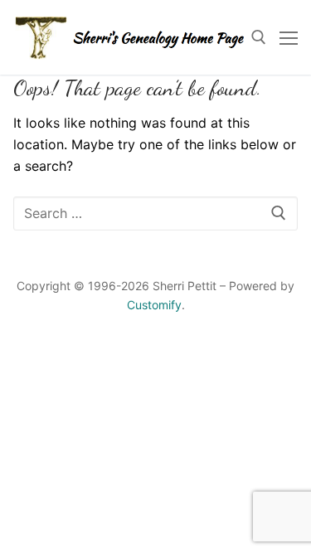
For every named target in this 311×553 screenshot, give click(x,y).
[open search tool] (258, 37)
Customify (154, 305)
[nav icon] (288, 37)
